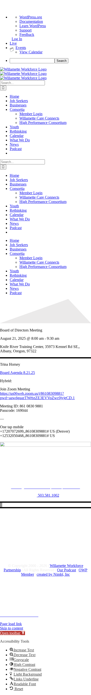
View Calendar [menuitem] (30, 52)
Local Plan (8, 606)
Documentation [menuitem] (31, 21)
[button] (12, 633)
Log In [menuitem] (17, 39)
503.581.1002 (48, 495)
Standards (7, 598)
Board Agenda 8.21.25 (17, 373)
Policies (6, 593)
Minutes (6, 611)
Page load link (11, 624)
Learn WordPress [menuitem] (32, 26)
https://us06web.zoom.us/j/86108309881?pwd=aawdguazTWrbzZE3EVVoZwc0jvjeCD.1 (37, 395)
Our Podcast (66, 570)
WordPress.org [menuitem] (30, 17)
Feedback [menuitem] (26, 34)
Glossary (7, 602)
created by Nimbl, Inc (53, 574)
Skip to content (11, 628)
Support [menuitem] (25, 30)
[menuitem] (50, 60)
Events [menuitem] (21, 48)
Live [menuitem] (13, 43)
